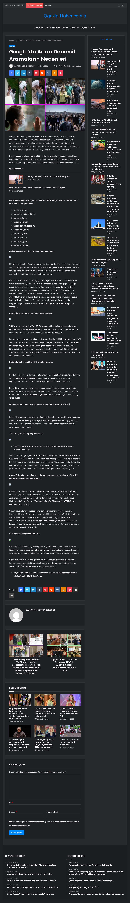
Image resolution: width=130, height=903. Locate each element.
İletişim (92, 28)
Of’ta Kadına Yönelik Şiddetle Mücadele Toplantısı (105, 121)
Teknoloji (74, 28)
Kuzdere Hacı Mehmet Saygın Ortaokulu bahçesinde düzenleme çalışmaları (113, 316)
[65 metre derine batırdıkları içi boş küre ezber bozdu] (98, 84)
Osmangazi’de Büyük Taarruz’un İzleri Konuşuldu (47, 176)
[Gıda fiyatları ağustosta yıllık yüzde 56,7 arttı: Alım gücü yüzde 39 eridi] (98, 145)
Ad (11, 803)
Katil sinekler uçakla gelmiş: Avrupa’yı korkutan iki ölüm (114, 105)
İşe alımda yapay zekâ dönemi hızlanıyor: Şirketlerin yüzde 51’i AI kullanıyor (105, 166)
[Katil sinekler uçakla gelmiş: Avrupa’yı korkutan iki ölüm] (98, 104)
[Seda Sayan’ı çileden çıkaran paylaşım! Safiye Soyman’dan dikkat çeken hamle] (45, 731)
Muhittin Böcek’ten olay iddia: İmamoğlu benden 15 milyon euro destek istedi (113, 370)
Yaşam (84, 28)
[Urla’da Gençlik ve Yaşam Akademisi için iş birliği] (98, 179)
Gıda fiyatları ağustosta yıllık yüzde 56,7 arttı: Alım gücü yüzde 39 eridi (114, 148)
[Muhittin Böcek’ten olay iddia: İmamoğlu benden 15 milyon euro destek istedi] (98, 365)
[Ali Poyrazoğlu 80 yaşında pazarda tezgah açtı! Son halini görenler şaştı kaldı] (20, 731)
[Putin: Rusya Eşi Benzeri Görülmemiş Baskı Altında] (98, 224)
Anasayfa (38, 28)
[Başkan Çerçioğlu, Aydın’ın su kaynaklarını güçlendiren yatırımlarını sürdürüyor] (98, 199)
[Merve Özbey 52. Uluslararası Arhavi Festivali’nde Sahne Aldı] (70, 700)
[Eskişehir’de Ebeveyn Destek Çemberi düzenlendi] (70, 731)
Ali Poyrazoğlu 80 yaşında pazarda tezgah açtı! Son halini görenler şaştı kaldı (19, 743)
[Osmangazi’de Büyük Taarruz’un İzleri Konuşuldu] (16, 179)
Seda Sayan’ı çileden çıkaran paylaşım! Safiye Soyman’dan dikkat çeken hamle (44, 743)
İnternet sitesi (52, 812)
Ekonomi (56, 28)
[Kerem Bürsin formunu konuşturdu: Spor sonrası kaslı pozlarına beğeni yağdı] (45, 700)
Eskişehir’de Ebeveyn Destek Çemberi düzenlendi (69, 742)
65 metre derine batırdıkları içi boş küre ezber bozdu (65, 5)
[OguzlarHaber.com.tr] (65, 16)
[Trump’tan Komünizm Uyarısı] (98, 272)
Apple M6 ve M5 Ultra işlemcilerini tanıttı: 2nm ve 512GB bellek (114, 338)
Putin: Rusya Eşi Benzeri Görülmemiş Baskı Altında (113, 224)
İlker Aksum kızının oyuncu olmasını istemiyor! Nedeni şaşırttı (37, 188)
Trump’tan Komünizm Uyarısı (112, 272)
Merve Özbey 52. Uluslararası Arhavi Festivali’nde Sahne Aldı (69, 712)
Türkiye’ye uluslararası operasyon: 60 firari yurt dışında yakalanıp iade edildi (104, 286)
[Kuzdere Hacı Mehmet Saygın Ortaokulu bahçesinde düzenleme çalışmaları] (98, 311)
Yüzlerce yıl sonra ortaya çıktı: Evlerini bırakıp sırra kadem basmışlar (113, 244)
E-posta (13, 812)
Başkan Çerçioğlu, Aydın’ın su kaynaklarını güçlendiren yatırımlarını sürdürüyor (113, 203)
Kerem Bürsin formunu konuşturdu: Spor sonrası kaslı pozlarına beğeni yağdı (44, 712)
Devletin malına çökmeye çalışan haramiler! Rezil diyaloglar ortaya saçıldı (103, 298)
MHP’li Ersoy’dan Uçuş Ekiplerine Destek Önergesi (106, 261)
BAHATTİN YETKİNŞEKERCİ (24, 66)
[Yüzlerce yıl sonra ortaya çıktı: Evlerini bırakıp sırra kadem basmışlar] (98, 241)
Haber (48, 28)
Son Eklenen (106, 39)
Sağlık (65, 28)
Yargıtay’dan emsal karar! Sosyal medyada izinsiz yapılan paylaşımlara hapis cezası (19, 713)
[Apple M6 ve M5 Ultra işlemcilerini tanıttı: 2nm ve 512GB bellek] (98, 336)
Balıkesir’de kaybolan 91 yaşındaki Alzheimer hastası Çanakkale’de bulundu (104, 52)
